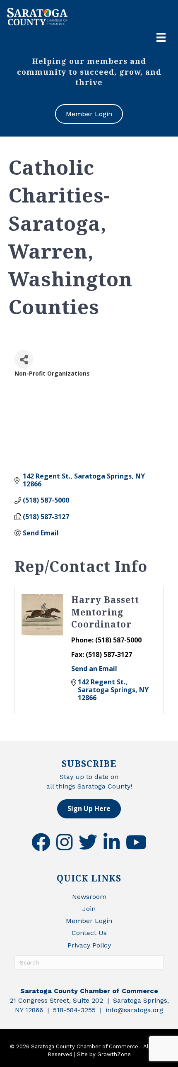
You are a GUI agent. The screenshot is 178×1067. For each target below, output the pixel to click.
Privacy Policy (89, 945)
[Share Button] (23, 359)
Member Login (89, 921)
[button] (89, 808)
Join (89, 909)
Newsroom (89, 897)
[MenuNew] (161, 37)
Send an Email (94, 668)
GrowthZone (114, 1054)
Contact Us (89, 933)
